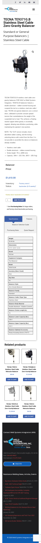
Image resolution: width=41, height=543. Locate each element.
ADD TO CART (19, 200)
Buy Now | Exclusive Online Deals (15, 481)
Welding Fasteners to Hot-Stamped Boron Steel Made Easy (19, 508)
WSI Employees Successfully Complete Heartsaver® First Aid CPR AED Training (16, 491)
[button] (33, 52)
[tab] (13, 219)
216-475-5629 (16, 458)
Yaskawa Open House (12, 487)
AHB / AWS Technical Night (13, 484)
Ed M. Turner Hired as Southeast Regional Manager (21, 498)
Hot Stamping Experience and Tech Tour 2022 (19, 515)
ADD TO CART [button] (12, 379)
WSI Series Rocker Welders (13, 521)
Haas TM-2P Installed (11, 504)
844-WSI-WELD (11, 455)
